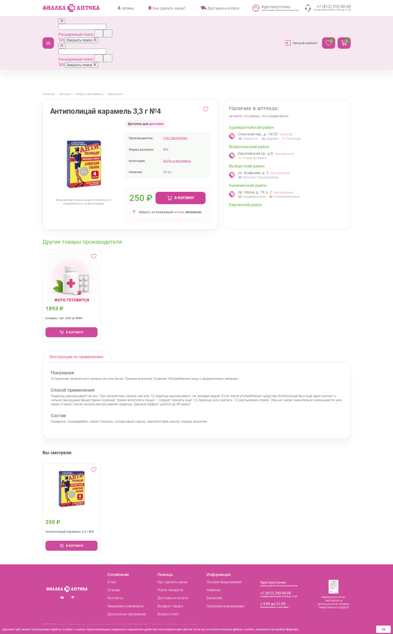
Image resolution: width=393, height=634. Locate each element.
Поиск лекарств (170, 590)
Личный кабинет (304, 43)
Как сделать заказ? (169, 8)
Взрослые (115, 94)
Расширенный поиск (76, 34)
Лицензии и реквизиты (125, 606)
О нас (111, 582)
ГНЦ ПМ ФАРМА (175, 138)
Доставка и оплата (223, 8)
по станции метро (275, 116)
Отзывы (113, 590)
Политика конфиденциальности (174, 624)
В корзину (184, 198)
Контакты (115, 598)
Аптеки (128, 8)
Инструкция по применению (76, 356)
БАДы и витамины (89, 94)
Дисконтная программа (126, 614)
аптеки (179, 212)
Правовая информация (225, 606)
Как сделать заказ (172, 582)
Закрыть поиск (79, 40)
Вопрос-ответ (168, 614)
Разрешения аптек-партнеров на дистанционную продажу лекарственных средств (333, 602)
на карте (235, 116)
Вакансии (214, 598)
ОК (383, 629)
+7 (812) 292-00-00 (275, 593)
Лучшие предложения (224, 582)
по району (251, 116)
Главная (49, 94)
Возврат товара (170, 606)
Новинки (214, 590)
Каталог (48, 43)
